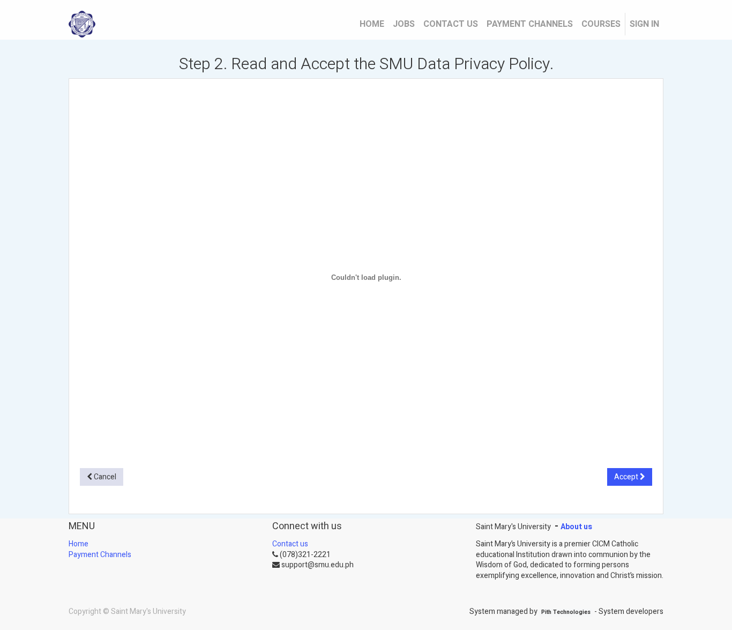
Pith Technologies (566, 613)
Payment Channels (100, 554)
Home (78, 544)
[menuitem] (372, 24)
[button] (101, 477)
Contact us (290, 544)
